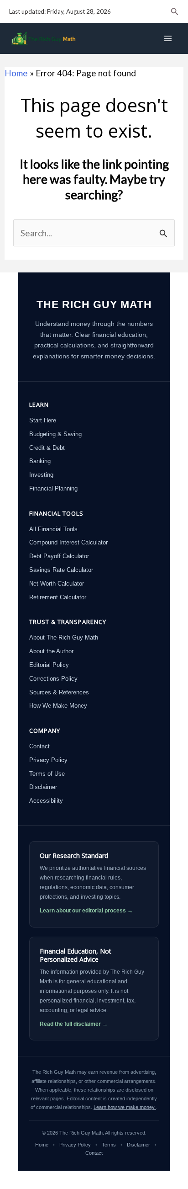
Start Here (42, 420)
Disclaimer (43, 787)
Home (16, 73)
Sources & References (59, 692)
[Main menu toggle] (168, 38)
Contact (39, 746)
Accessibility (46, 800)
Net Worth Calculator (56, 583)
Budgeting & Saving (55, 434)
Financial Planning (53, 488)
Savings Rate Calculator (61, 569)
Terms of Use (47, 773)
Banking (40, 461)
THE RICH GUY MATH (94, 304)
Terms (109, 1144)
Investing (41, 474)
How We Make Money (58, 705)
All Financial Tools (53, 529)
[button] (175, 11)
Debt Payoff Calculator (59, 556)
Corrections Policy (53, 678)
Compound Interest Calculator (68, 542)
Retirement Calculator (57, 597)
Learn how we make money (125, 1107)
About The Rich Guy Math (63, 637)
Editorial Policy (49, 664)
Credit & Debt (47, 447)
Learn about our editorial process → (86, 910)
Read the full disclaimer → (74, 1024)
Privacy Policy (48, 760)
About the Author (51, 651)
